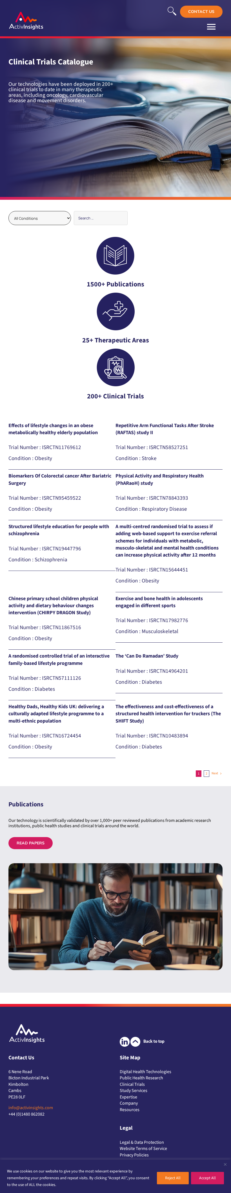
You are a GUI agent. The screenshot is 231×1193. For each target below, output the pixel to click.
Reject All (173, 1178)
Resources (129, 1110)
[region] (115, 1176)
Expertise (128, 1097)
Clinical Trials (132, 1084)
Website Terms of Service (143, 1148)
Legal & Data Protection (142, 1142)
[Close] (225, 1164)
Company (129, 1103)
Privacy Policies (134, 1155)
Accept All (207, 1178)
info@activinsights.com (30, 1108)
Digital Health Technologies (145, 1072)
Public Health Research (141, 1078)
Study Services (133, 1090)
